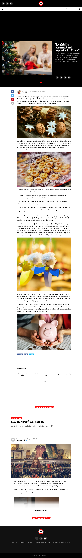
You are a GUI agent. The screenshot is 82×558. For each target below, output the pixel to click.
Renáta (25, 92)
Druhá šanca (34, 9)
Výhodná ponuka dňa (45, 9)
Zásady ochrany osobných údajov (61, 543)
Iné (61, 9)
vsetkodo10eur (21, 440)
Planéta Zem (26, 9)
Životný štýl (18, 9)
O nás (66, 9)
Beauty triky (55, 9)
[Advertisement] (41, 27)
